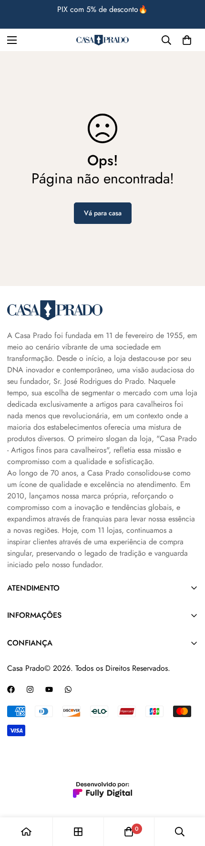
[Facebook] (11, 689)
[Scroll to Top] (187, 795)
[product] (26, 831)
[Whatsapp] (68, 689)
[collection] (78, 831)
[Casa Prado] (102, 40)
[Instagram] (30, 689)
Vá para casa (103, 213)
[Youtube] (49, 689)
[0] (187, 40)
